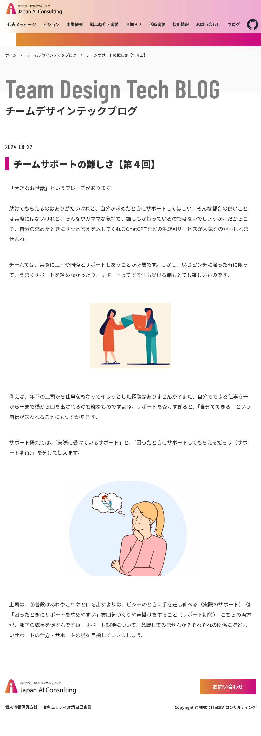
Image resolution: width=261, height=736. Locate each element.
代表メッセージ (21, 24)
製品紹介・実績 (104, 24)
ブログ (234, 24)
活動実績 (157, 24)
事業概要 (75, 24)
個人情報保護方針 (21, 707)
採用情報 (181, 24)
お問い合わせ (208, 24)
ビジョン (51, 24)
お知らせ (134, 24)
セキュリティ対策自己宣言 (67, 707)
